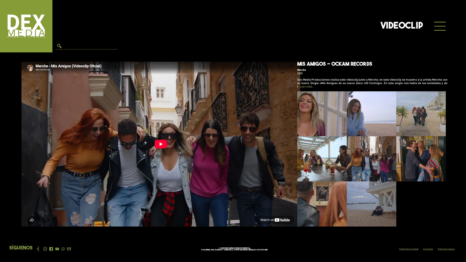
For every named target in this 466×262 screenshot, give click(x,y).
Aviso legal (428, 249)
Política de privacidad (408, 249)
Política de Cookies (446, 249)
